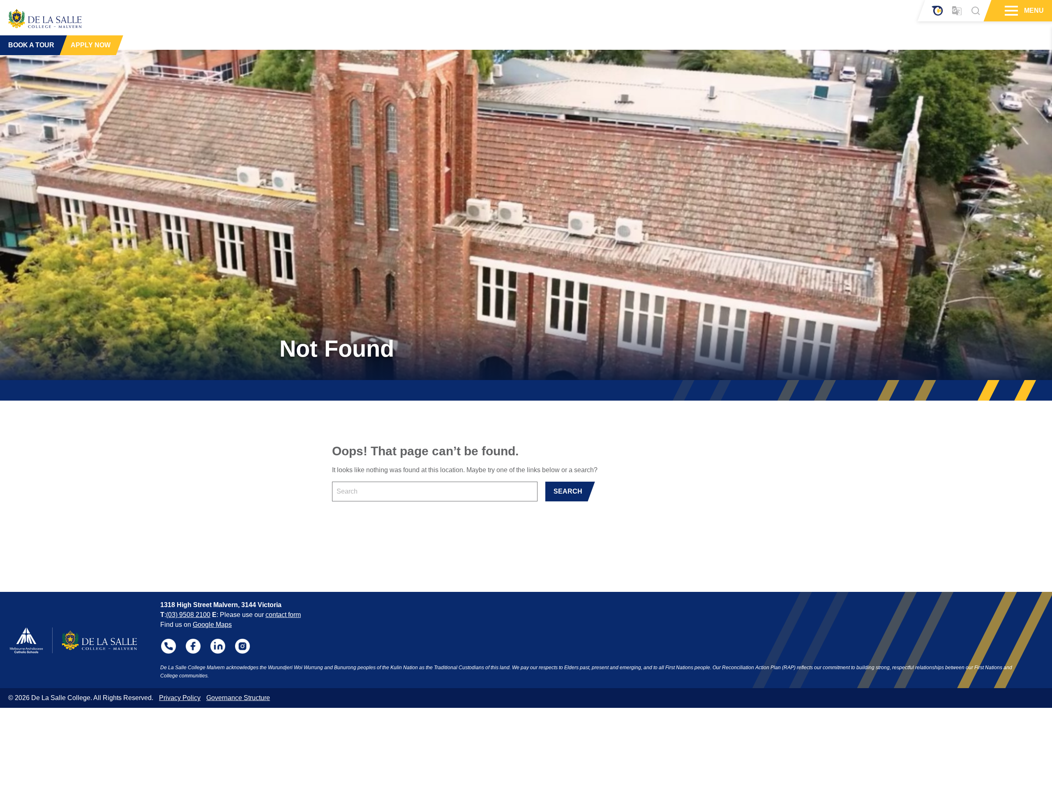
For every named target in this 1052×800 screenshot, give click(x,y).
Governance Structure (238, 697)
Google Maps (212, 624)
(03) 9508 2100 (188, 614)
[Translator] (957, 11)
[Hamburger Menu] (1010, 10)
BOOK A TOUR (31, 45)
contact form (283, 614)
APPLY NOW (91, 45)
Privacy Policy (180, 697)
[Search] (975, 11)
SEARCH (568, 491)
